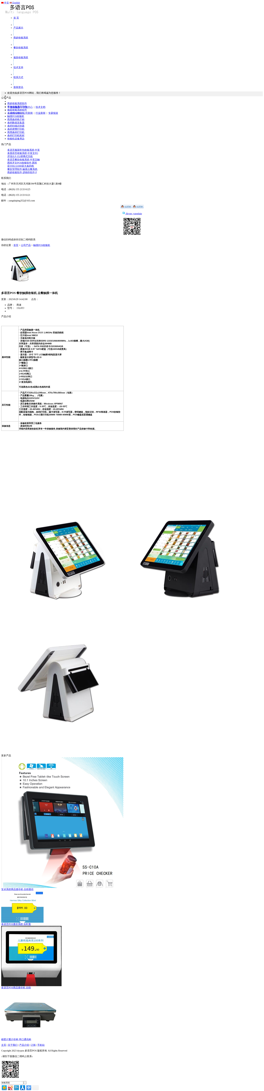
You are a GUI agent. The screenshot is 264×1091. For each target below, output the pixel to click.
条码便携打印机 (15, 129)
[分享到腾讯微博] (16, 1087)
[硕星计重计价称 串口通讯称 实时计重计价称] (30, 1037)
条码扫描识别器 (15, 126)
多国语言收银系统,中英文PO (22, 153)
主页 (3, 1045)
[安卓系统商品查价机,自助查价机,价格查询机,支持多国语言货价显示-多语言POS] (62, 887)
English (16, 2)
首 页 (16, 17)
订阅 (33, 1045)
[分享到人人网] (22, 1087)
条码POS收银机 (15, 113)
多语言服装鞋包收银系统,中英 (23, 150)
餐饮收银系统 (20, 47)
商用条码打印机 (15, 132)
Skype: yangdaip (134, 213)
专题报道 (53, 113)
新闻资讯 (18, 87)
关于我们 (13, 1045)
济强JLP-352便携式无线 (20, 156)
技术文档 (40, 107)
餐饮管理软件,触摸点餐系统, (22, 169)
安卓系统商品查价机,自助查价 (17, 889)
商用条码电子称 (15, 119)
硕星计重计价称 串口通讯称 (16, 1039)
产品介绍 (24, 1045)
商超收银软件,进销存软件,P (22, 172)
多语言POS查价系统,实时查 (16, 924)
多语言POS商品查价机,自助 (16, 987)
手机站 (41, 1045)
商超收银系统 (20, 37)
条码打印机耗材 (15, 135)
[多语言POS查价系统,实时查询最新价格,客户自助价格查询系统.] (22, 922)
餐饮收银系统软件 (17, 106)
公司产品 (26, 245)
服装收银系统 (20, 57)
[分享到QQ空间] (4, 1087)
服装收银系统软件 (17, 110)
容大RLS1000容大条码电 (20, 166)
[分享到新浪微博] (10, 1087)
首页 (15, 245)
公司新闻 (28, 113)
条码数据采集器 (15, 122)
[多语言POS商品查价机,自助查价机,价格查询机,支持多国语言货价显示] (31, 985)
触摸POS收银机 (15, 116)
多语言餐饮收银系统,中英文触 (23, 159)
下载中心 (28, 107)
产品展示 (18, 27)
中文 (6, 2)
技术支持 (18, 67)
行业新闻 (40, 113)
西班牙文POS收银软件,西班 (22, 162)
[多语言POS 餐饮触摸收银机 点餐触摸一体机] (21, 287)
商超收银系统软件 (17, 103)
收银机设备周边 (15, 138)
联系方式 (18, 77)
